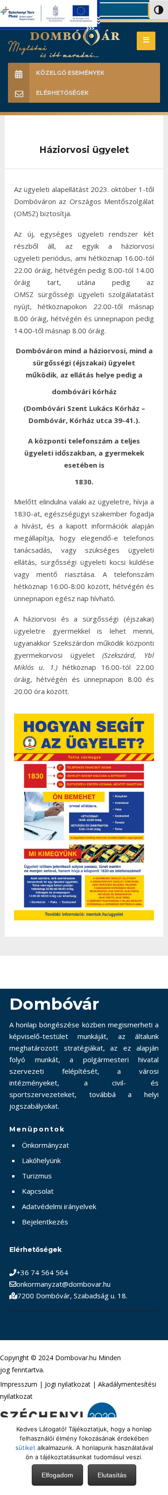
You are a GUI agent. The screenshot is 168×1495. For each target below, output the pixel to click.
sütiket (25, 1447)
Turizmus (37, 1175)
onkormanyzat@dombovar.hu (63, 1284)
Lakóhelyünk (41, 1160)
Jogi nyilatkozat (68, 1384)
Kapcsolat (38, 1191)
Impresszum (18, 1384)
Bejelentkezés (45, 1221)
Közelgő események (70, 72)
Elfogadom (57, 1475)
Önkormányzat (45, 1145)
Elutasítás (112, 1475)
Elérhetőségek (62, 92)
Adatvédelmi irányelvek (59, 1206)
